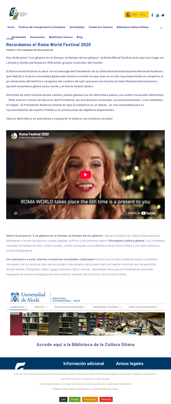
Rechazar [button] (106, 399)
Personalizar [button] (90, 399)
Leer (63, 399)
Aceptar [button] (74, 399)
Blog (40, 50)
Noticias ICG (48, 50)
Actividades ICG (30, 50)
